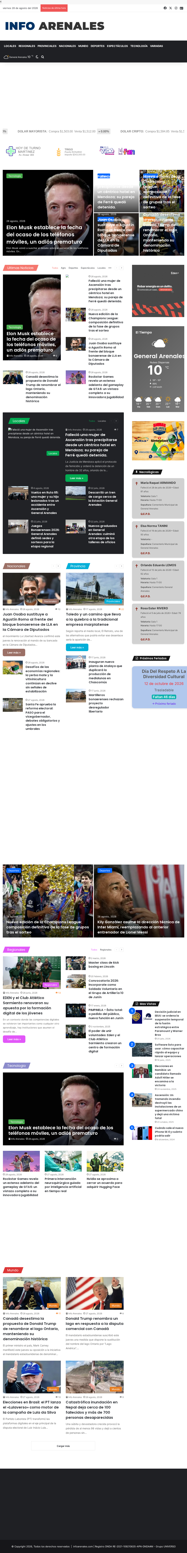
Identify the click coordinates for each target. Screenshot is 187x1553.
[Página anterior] (117, 268)
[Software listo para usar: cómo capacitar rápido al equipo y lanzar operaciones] (142, 1050)
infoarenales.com (83, 1546)
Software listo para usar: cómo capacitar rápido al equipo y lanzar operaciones (169, 1050)
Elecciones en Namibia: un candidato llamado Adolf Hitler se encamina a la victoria (168, 1075)
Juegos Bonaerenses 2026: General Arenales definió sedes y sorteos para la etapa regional (45, 536)
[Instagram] (176, 8)
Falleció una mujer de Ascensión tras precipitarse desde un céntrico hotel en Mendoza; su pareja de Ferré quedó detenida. (116, 192)
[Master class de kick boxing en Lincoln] (76, 963)
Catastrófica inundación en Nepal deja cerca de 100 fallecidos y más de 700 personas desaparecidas (92, 1410)
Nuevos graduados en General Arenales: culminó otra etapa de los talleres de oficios (102, 534)
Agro (63, 267)
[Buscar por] (42, 57)
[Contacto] (181, 8)
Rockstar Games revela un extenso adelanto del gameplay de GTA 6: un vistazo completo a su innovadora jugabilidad (106, 387)
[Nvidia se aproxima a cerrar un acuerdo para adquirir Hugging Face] (105, 1161)
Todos (55, 267)
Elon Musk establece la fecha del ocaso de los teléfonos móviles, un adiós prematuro (44, 234)
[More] (109, 268)
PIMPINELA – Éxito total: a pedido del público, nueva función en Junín (106, 1014)
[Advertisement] (93, 93)
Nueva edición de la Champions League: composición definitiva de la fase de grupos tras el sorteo (162, 192)
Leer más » (76, 478)
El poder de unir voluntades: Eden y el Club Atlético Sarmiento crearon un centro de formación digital (105, 1041)
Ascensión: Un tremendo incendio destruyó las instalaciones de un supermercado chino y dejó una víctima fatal (169, 1106)
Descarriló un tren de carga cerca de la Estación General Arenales (102, 498)
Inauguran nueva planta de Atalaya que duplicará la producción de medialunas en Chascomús (105, 672)
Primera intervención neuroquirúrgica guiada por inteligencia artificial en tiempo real (63, 1185)
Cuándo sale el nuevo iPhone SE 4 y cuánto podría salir (169, 1131)
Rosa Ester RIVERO (154, 608)
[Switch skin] (37, 57)
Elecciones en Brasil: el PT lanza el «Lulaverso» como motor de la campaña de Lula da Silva (32, 1407)
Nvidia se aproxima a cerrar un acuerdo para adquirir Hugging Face (104, 1183)
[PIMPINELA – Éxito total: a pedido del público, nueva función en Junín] (76, 1010)
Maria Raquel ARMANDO (158, 483)
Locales (10, 45)
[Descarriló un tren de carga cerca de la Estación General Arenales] (76, 493)
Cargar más (63, 1446)
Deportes (97, 45)
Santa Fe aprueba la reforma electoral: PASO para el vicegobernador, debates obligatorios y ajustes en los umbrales (43, 716)
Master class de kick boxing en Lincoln (104, 965)
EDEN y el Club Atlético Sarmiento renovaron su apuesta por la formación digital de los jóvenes (27, 1005)
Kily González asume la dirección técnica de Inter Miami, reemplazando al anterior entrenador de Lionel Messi (139, 927)
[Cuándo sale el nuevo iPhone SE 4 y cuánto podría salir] (142, 1133)
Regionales (27, 45)
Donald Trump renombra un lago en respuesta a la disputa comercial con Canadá (94, 1323)
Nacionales (67, 45)
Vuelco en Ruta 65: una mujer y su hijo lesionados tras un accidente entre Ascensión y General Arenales (45, 502)
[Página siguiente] (122, 268)
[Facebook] (165, 8)
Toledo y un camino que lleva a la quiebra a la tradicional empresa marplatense (93, 619)
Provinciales (47, 45)
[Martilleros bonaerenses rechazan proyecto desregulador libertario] (76, 695)
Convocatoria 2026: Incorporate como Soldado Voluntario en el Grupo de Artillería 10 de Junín (106, 989)
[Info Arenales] (55, 26)
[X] (170, 8)
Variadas (156, 45)
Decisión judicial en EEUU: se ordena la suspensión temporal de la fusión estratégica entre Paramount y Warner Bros (169, 1023)
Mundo (83, 45)
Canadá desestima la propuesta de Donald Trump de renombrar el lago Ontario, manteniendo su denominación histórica (43, 389)
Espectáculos (117, 45)
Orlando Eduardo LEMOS (158, 565)
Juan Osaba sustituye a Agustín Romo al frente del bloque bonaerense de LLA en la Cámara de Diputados (116, 235)
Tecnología (139, 45)
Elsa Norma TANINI (154, 526)
